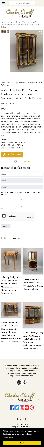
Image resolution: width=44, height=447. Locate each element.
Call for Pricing (13, 154)
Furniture (10, 22)
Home (3, 22)
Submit (6, 226)
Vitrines (18, 22)
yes (2, 202)
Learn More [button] (8, 437)
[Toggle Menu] (3, 3)
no (2, 209)
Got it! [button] (22, 443)
